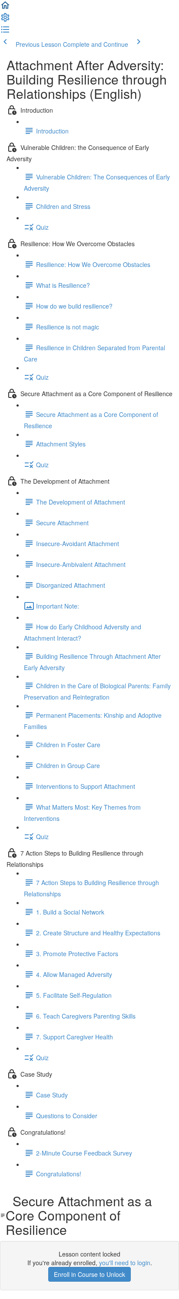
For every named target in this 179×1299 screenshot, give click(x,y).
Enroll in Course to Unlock (89, 1274)
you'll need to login (124, 1262)
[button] (5, 7)
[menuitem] (5, 20)
